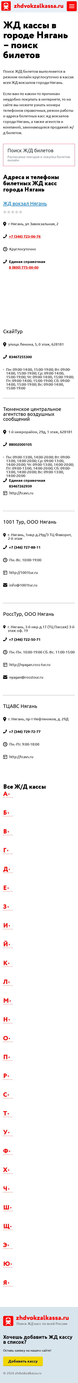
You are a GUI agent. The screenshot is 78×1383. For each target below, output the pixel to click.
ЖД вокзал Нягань (25, 203)
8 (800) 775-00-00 (23, 267)
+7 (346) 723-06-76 (25, 236)
